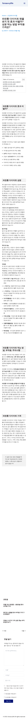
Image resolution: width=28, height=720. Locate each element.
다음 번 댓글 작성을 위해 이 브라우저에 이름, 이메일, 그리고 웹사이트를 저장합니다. (13, 688)
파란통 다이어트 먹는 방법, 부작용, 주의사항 (13, 87)
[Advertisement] (14, 47)
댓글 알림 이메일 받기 (10, 693)
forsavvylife (7, 3)
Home (4, 16)
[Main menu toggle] (25, 3)
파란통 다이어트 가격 (9, 90)
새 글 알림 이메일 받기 (10, 697)
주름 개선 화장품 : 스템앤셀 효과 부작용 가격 (13, 605)
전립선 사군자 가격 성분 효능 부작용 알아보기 (13, 621)
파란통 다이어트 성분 (9, 84)
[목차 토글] (22, 79)
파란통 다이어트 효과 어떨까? (12, 82)
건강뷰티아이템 (12, 16)
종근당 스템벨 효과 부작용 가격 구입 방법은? (13, 613)
